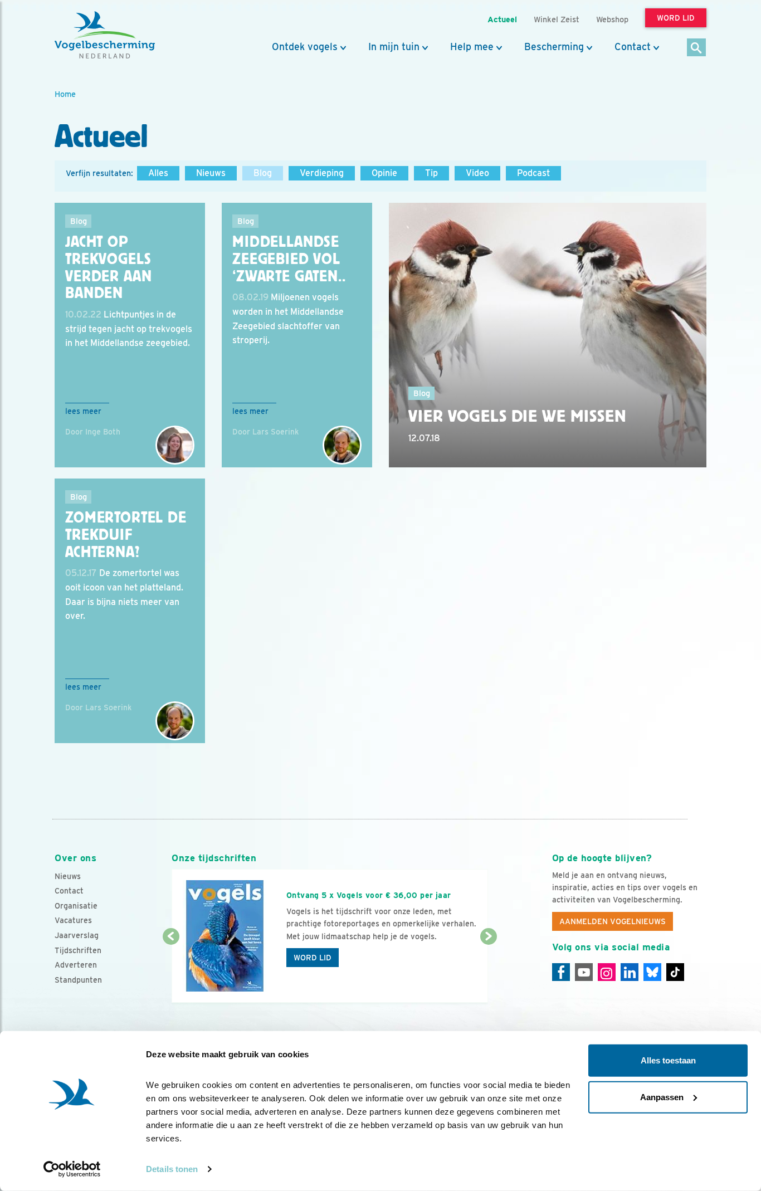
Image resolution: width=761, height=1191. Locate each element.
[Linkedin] (629, 972)
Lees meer (83, 411)
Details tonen (172, 1169)
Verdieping (322, 173)
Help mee (472, 46)
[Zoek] (696, 48)
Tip (431, 173)
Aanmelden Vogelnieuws (612, 921)
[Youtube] (584, 972)
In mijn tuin (393, 46)
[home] (105, 35)
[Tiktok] (675, 972)
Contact (632, 46)
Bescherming (554, 46)
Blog (262, 173)
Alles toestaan (668, 1060)
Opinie (384, 173)
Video (477, 173)
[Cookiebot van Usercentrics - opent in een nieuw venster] (72, 1169)
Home (65, 94)
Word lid (312, 957)
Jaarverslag (77, 935)
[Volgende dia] (488, 970)
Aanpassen (662, 1096)
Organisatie (76, 905)
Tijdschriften (78, 950)
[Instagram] (607, 972)
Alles (158, 173)
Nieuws (211, 173)
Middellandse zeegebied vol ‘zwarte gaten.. (289, 259)
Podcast (533, 173)
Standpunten (78, 979)
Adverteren (76, 964)
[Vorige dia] (170, 970)
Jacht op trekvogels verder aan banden (108, 267)
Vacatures (73, 920)
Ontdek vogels (305, 46)
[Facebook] (561, 972)
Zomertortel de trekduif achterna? (126, 534)
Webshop (612, 19)
